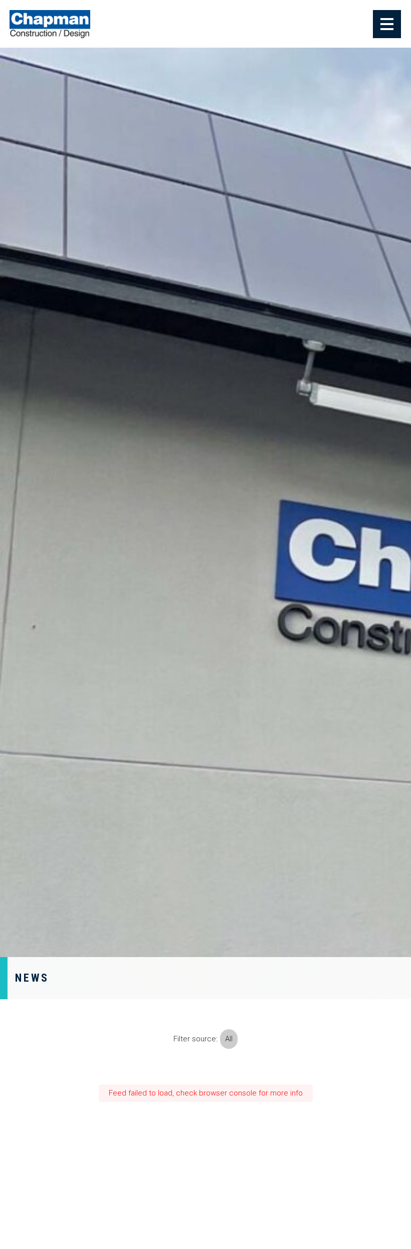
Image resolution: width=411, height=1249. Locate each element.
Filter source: (195, 1038)
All (229, 1038)
